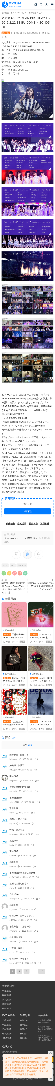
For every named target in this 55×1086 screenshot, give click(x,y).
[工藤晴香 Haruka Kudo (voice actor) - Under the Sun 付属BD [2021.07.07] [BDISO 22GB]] (14, 614)
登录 (30, 745)
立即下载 (27, 511)
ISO (12, 565)
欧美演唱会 (6, 995)
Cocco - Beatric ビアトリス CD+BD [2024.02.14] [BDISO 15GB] (41, 680)
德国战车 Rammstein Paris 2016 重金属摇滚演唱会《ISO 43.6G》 (40, 586)
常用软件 (24, 1029)
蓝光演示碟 (6, 1008)
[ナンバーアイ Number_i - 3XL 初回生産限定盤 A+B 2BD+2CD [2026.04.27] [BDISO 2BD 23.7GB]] (40, 614)
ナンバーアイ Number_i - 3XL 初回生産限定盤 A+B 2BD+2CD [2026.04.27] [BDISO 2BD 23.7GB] (41, 636)
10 (42, 971)
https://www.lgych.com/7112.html (20, 538)
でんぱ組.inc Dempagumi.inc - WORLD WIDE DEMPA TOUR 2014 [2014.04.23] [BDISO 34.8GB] (14, 723)
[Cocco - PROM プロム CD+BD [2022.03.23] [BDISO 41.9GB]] (14, 658)
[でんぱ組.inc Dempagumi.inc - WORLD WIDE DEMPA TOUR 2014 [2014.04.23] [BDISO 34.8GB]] (14, 702)
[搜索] (41, 4)
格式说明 (24, 1033)
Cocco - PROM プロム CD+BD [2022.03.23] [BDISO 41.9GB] (14, 680)
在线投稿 (24, 1020)
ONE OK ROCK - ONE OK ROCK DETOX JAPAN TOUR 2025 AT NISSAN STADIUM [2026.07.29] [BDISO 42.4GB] (41, 723)
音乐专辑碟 (6, 1038)
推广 (7, 36)
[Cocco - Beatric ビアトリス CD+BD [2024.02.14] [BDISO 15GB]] (40, 658)
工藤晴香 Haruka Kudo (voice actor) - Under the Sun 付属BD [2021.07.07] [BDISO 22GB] (14, 636)
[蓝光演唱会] (11, 4)
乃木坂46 (22, 565)
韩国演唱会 (6, 1004)
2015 (5, 565)
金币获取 (24, 1025)
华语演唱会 (6, 991)
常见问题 (24, 1038)
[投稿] (35, 4)
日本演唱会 (35, 33)
